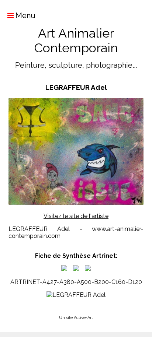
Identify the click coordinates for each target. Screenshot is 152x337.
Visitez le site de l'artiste (76, 216)
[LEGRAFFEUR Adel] (64, 269)
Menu (24, 15)
